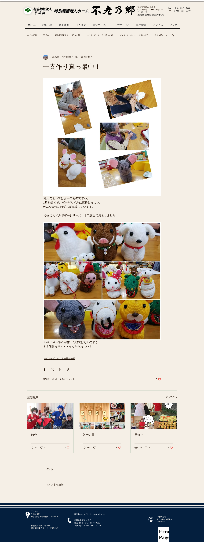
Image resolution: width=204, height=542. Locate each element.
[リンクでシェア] (67, 369)
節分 (34, 434)
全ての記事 (32, 35)
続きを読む (159, 35)
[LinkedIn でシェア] (60, 369)
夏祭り (139, 434)
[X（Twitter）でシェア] (52, 369)
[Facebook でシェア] (44, 369)
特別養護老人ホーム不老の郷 (67, 35)
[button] (172, 35)
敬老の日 (88, 434)
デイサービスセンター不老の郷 (99, 35)
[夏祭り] (154, 416)
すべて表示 (171, 397)
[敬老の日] (102, 416)
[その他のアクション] (159, 57)
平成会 (46, 35)
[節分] (50, 416)
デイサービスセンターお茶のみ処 (134, 35)
